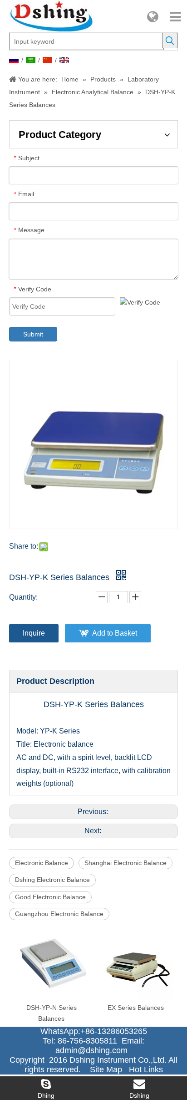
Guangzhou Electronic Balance (59, 913)
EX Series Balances (136, 1007)
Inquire (34, 633)
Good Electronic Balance (50, 897)
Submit (33, 334)
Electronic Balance (41, 862)
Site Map (106, 1069)
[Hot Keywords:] (169, 40)
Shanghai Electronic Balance (125, 862)
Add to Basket (114, 633)
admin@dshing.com (93, 1050)
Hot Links (146, 1069)
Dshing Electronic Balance (52, 879)
